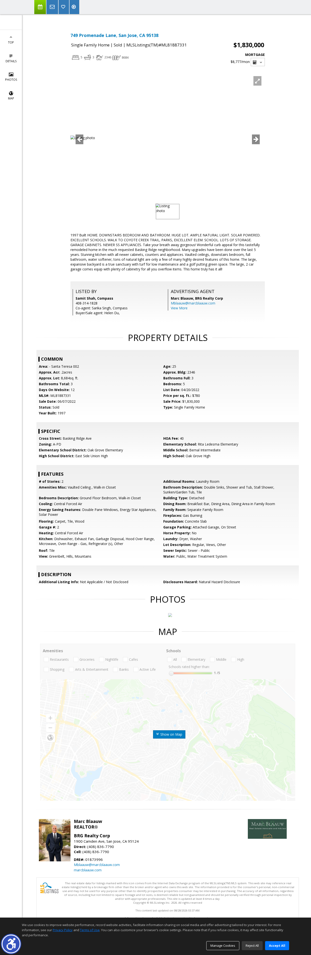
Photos (11, 80)
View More (179, 308)
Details (11, 61)
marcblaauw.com (88, 869)
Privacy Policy (63, 930)
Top (11, 42)
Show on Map (170, 734)
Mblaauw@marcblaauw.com (193, 303)
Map (11, 98)
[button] (11, 944)
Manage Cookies (222, 945)
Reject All (252, 945)
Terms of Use (90, 930)
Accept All (277, 945)
